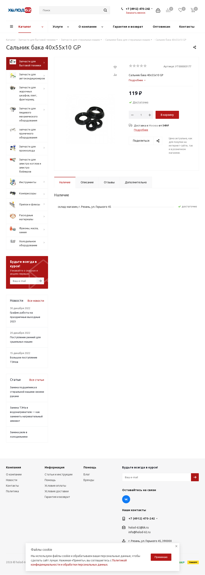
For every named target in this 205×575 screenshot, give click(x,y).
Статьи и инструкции (58, 474)
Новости (11, 480)
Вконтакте (126, 499)
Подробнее (141, 129)
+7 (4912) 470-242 (138, 8)
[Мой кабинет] (158, 10)
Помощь (50, 480)
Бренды (88, 480)
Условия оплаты (55, 485)
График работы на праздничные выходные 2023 (25, 317)
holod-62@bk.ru (139, 527)
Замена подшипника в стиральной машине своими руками (27, 391)
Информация (54, 467)
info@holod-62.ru (140, 532)
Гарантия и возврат (57, 496)
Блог (86, 474)
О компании (14, 474)
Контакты (12, 485)
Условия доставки (57, 491)
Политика (12, 491)
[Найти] (105, 10)
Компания (13, 467)
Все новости (36, 300)
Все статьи (36, 379)
